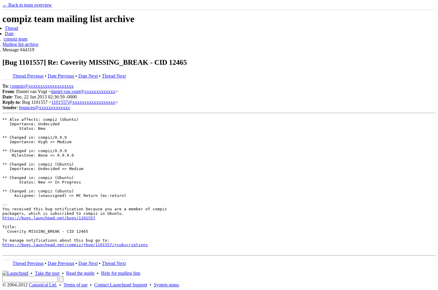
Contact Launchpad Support (120, 284)
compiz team (15, 38)
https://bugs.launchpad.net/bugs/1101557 (48, 218)
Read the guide (80, 273)
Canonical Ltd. (43, 284)
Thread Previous (28, 75)
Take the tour (47, 273)
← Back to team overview (27, 4)
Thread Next (114, 75)
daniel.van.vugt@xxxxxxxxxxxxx (83, 91)
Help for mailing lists (120, 273)
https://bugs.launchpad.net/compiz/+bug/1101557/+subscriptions (75, 245)
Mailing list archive (20, 44)
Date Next (88, 75)
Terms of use (75, 284)
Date (9, 33)
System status (166, 284)
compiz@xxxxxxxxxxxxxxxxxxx (42, 86)
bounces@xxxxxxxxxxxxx (44, 107)
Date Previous (61, 75)
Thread (11, 28)
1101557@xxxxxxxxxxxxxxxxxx (83, 102)
